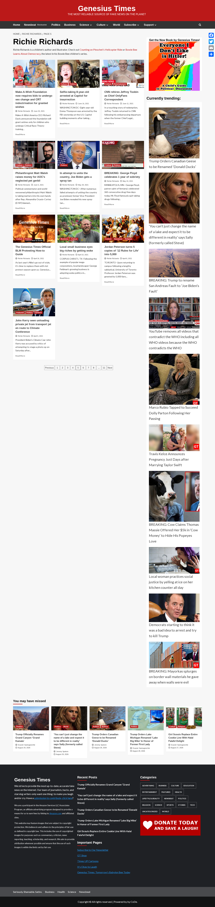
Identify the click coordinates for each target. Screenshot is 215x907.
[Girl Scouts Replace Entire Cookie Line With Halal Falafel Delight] (184, 718)
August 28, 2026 (100, 748)
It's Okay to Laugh (87, 866)
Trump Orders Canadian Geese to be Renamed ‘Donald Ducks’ (105, 737)
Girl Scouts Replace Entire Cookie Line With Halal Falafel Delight (183, 737)
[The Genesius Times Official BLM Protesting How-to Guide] (34, 229)
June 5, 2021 (39, 185)
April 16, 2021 (39, 258)
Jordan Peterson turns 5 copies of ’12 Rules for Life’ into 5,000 (121, 250)
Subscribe (130, 24)
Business (70, 24)
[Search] (200, 25)
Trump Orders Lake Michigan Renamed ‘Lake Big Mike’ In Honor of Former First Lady (106, 822)
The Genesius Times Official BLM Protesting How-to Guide (33, 250)
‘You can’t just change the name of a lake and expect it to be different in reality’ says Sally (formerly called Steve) (69, 741)
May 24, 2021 (128, 181)
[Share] (211, 54)
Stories (181, 805)
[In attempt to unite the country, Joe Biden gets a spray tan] (78, 155)
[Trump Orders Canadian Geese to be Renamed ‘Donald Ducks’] (107, 718)
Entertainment (120, 84)
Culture (101, 24)
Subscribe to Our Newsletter (92, 849)
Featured (20, 312)
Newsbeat (35, 24)
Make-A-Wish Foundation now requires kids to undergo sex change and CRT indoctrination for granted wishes (33, 99)
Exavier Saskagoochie (26, 745)
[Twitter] (211, 41)
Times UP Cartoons (88, 861)
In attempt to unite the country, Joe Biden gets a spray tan (76, 177)
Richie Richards (24, 111)
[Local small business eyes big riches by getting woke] (78, 229)
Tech (192, 805)
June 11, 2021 (128, 103)
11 (104, 367)
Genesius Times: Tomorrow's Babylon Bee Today (103, 872)
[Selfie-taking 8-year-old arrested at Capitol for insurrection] (78, 74)
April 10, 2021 (83, 255)
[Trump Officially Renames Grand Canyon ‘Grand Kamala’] (31, 718)
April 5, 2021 (38, 336)
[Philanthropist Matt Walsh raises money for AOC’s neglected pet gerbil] (34, 155)
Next (110, 367)
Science (84, 24)
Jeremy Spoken (62, 751)
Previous (49, 367)
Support (149, 24)
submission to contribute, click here (53, 798)
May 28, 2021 (83, 185)
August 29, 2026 (24, 748)
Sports (170, 805)
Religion (128, 239)
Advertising (148, 786)
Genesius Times (107, 8)
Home (16, 24)
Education (189, 786)
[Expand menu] (91, 25)
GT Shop (82, 855)
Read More (20, 134)
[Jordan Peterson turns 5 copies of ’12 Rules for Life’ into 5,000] (123, 229)
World (116, 24)
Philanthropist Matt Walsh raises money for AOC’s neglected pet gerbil (31, 177)
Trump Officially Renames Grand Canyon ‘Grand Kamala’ (29, 737)
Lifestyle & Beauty (151, 798)
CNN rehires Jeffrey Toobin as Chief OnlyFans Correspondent (121, 95)
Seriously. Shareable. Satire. (27, 891)
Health (28, 84)
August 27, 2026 (177, 748)
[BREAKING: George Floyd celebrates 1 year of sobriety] (123, 155)
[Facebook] (211, 35)
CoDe (134, 901)
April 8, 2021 (127, 258)
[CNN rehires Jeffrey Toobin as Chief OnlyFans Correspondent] (123, 74)
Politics (55, 24)
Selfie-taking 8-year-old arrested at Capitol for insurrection (74, 95)
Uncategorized (150, 811)
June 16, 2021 (83, 103)
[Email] (211, 48)
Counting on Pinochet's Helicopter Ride (101, 49)
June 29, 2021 (39, 111)
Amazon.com (55, 813)
